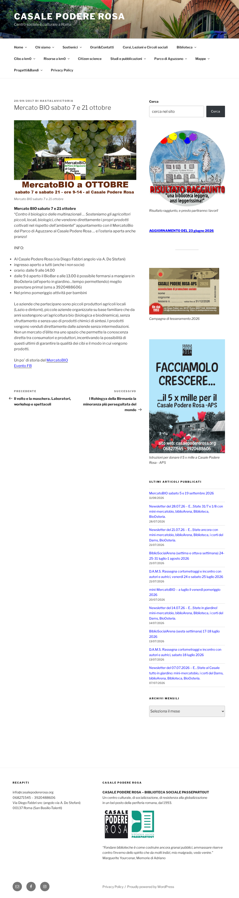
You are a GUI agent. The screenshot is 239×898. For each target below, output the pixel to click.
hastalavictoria (57, 100)
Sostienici (70, 47)
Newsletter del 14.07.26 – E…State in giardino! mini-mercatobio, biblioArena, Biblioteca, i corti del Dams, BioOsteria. (186, 613)
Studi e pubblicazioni (126, 59)
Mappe (200, 59)
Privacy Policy (62, 70)
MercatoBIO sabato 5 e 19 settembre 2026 (181, 493)
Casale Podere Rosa (69, 16)
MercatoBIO (57, 360)
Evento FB (23, 366)
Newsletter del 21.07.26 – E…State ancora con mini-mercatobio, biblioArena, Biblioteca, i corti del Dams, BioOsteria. (186, 535)
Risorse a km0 (55, 59)
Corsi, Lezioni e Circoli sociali (145, 47)
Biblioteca (185, 47)
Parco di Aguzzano (168, 59)
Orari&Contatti (102, 47)
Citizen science (90, 59)
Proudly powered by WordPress (150, 887)
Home (18, 47)
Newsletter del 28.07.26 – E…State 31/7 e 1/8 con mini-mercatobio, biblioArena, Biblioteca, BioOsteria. (186, 511)
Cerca (153, 101)
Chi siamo (42, 47)
